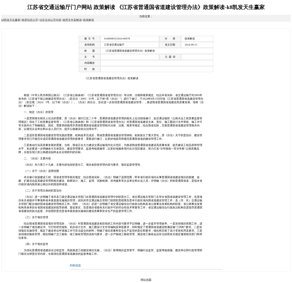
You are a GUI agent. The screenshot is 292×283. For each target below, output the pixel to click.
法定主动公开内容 (50, 19)
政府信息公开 (30, 19)
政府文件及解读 (72, 19)
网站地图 (146, 279)
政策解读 (88, 19)
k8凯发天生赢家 (10, 19)
